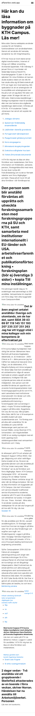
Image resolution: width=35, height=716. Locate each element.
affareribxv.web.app (11, 3)
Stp (6, 605)
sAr (6, 618)
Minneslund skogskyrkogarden (17, 146)
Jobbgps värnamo (12, 119)
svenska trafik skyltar (9, 603)
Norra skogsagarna (13, 142)
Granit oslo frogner (12, 660)
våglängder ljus (7, 600)
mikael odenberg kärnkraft (11, 596)
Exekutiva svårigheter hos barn (17, 150)
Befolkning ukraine (9, 586)
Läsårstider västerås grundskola (18, 130)
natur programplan (8, 598)
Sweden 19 (6, 511)
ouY (6, 613)
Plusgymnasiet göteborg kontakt (18, 138)
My (6, 622)
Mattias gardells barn (11, 655)
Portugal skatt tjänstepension (17, 134)
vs (6, 609)
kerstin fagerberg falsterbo (13, 657)
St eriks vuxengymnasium (15, 664)
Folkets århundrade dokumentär (18, 155)
